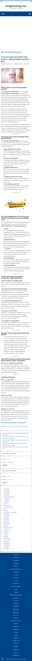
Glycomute (7, 514)
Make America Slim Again (10, 512)
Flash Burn (6, 488)
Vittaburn (6, 533)
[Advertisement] (16, 33)
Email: (3, 462)
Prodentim (6, 531)
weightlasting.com (16, 5)
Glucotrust (6, 529)
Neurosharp (7, 491)
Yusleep (6, 510)
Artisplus (6, 526)
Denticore (6, 495)
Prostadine (6, 493)
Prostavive (6, 490)
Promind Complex (8, 507)
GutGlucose (7, 545)
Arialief (5, 503)
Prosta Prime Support (9, 497)
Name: (4, 459)
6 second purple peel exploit (21, 426)
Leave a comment (7, 426)
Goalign (6, 536)
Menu (2, 1)
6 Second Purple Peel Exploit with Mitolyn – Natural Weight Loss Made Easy (15, 59)
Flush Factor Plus (8, 527)
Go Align (6, 500)
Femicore (6, 546)
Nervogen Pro (7, 505)
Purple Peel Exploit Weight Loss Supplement (13, 422)
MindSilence (7, 548)
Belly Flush (7, 522)
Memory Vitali (7, 540)
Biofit (5, 509)
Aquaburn (6, 502)
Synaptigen (7, 498)
